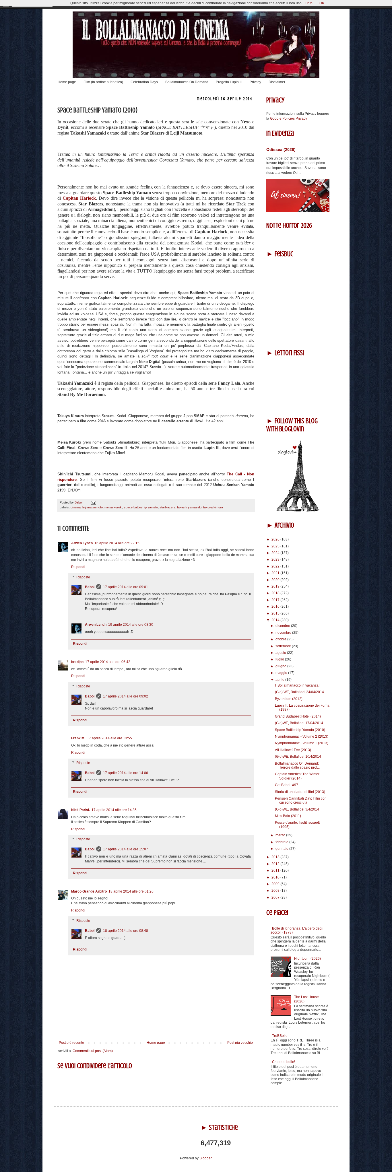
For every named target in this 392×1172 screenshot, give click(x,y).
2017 (275, 600)
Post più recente (71, 1043)
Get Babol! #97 (286, 785)
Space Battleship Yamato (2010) (300, 730)
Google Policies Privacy (288, 118)
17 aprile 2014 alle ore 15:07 (125, 849)
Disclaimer (277, 82)
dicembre (283, 626)
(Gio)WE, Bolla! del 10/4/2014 (298, 757)
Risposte (83, 577)
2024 (275, 553)
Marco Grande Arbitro (89, 891)
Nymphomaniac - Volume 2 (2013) (301, 736)
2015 (275, 613)
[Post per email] (93, 502)
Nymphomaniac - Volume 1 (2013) (301, 743)
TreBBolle (280, 1036)
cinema (76, 507)
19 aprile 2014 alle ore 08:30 (130, 625)
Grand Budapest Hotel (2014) (298, 716)
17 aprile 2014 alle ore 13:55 (109, 738)
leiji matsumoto (92, 507)
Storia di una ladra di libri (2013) (300, 792)
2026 (275, 539)
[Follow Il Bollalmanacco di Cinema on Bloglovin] (297, 511)
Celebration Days (144, 82)
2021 (275, 573)
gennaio (282, 849)
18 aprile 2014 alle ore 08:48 (125, 931)
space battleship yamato (141, 507)
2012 (275, 864)
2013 (275, 857)
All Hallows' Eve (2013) (293, 750)
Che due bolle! (283, 1062)
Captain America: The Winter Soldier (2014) (297, 776)
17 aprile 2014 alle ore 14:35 (114, 810)
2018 (275, 593)
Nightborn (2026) (307, 959)
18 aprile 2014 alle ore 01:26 (131, 891)
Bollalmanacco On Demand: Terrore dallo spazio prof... (297, 765)
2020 (275, 580)
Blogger (205, 1158)
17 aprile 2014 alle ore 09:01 (125, 587)
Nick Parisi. (80, 810)
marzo (280, 835)
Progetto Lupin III (229, 82)
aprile (280, 680)
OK (321, 3)
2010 (275, 877)
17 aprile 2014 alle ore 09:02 (125, 696)
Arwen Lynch (82, 543)
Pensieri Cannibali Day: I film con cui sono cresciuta (301, 800)
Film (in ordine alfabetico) (103, 82)
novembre (283, 633)
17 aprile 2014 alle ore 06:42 (107, 662)
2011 (275, 870)
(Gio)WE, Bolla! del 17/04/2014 (299, 723)
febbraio (282, 842)
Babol (89, 587)
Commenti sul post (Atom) (93, 1051)
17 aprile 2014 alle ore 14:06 (125, 773)
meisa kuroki (113, 507)
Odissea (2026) (281, 149)
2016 (275, 607)
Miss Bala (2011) (288, 816)
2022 (275, 566)
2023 (275, 559)
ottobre (281, 639)
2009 (275, 884)
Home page (67, 82)
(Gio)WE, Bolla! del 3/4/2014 (297, 809)
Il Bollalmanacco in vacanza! (297, 685)
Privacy (255, 82)
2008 (275, 891)
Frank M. (78, 738)
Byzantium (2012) (288, 699)
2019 (275, 586)
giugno (281, 666)
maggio (281, 673)
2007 (275, 897)
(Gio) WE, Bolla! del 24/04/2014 (299, 692)
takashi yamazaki (189, 507)
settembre (283, 646)
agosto (281, 653)
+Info (309, 3)
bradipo (77, 662)
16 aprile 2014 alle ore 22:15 (116, 543)
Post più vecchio (240, 1043)
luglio (280, 659)
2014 (275, 620)
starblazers (167, 507)
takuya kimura (213, 507)
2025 (275, 546)
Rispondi (78, 567)
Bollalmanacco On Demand (186, 82)
